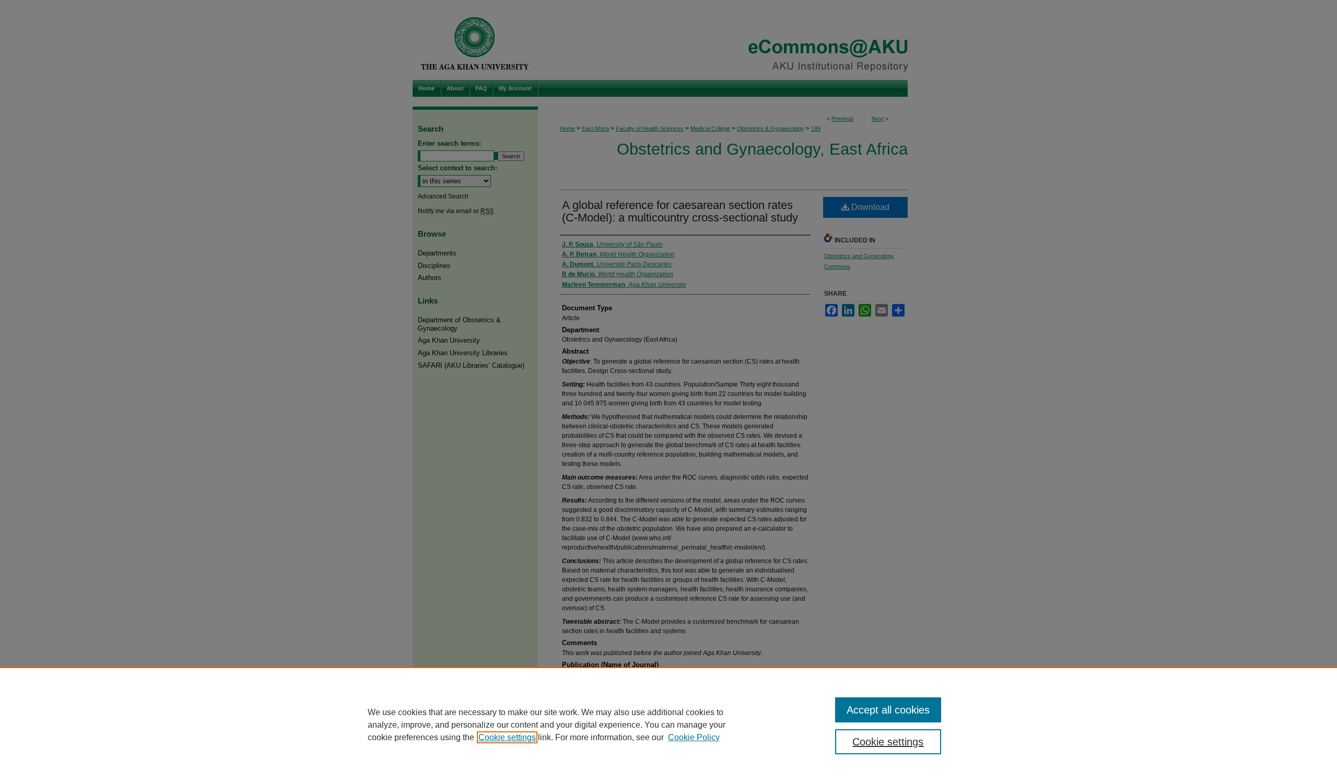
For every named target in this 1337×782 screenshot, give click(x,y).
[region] (668, 724)
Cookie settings (507, 737)
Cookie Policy (694, 737)
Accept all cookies (888, 710)
